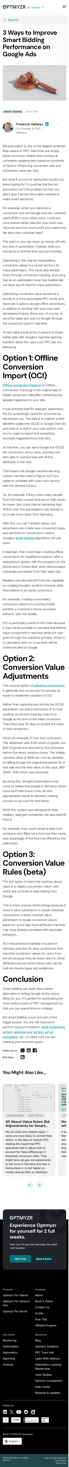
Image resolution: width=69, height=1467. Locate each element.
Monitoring (9, 1340)
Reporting (9, 1358)
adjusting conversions (49, 685)
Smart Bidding (12, 111)
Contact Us (42, 1307)
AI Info (39, 1313)
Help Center (42, 1386)
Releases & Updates (47, 1392)
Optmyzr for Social (15, 1311)
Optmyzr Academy (47, 1346)
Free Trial (41, 1319)
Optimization (11, 1346)
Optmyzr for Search (15, 1295)
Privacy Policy (60, 1460)
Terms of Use (61, 1463)
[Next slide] (39, 1185)
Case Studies (43, 1374)
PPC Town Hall (44, 1352)
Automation (10, 1352)
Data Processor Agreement (55, 1458)
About (39, 1295)
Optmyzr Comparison (48, 1380)
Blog (38, 1340)
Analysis (8, 1364)
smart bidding (25, 538)
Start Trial (20, 1258)
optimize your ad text (28, 1032)
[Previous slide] (29, 1185)
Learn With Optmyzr (47, 1358)
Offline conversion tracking (22, 385)
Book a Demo (44, 1258)
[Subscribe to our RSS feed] (23, 1057)
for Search (33, 7)
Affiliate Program (45, 1325)
